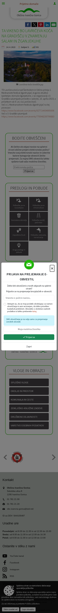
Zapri (29, 346)
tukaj (34, 311)
